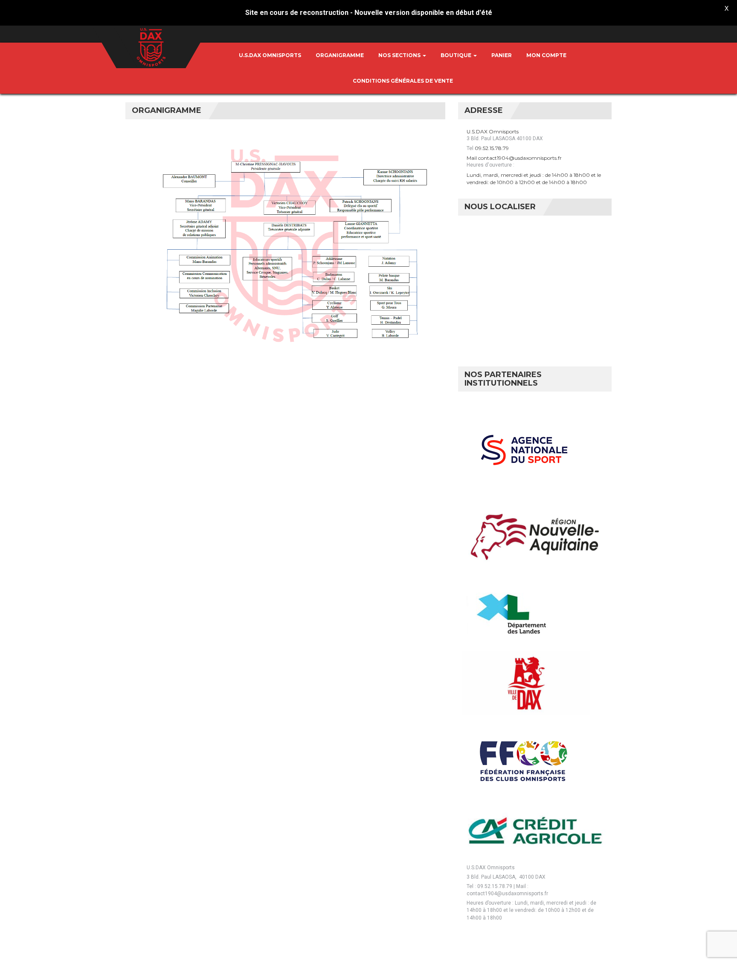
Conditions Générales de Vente (403, 81)
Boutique (457, 55)
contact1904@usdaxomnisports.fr (520, 158)
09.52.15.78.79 (492, 148)
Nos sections (400, 55)
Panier (501, 55)
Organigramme (340, 55)
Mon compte (546, 55)
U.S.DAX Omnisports (270, 55)
